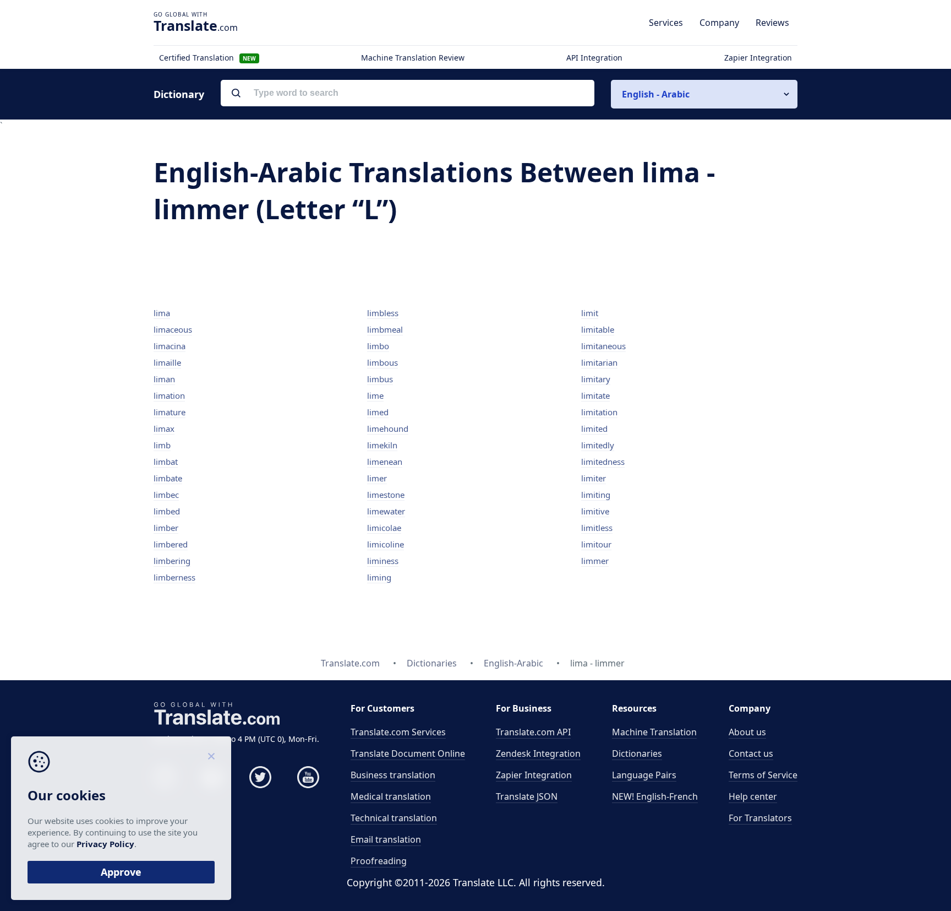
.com (196, 25)
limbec (166, 494)
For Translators (760, 818)
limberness (174, 577)
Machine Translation (654, 732)
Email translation (386, 839)
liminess (382, 560)
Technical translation (394, 818)
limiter (593, 478)
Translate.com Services (398, 732)
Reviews (772, 23)
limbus (380, 378)
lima (162, 312)
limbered (171, 544)
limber (166, 527)
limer (377, 478)
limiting (595, 494)
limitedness (603, 461)
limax (164, 428)
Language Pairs (644, 775)
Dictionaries (637, 753)
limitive (595, 511)
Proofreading (379, 861)
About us (747, 732)
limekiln (382, 445)
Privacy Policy (105, 843)
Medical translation (391, 796)
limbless (382, 312)
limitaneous (603, 345)
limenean (384, 461)
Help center (753, 796)
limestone (386, 494)
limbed (167, 511)
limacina (169, 345)
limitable (597, 329)
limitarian (599, 362)
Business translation (393, 775)
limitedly (597, 445)
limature (169, 411)
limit (589, 312)
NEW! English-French (655, 796)
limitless (597, 527)
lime (375, 395)
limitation (599, 411)
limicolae (384, 527)
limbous (382, 362)
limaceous (173, 329)
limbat (166, 461)
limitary (595, 378)
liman (164, 378)
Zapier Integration (758, 57)
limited (594, 428)
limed (378, 411)
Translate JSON (527, 796)
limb (162, 445)
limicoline (385, 544)
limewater (386, 511)
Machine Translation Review (412, 57)
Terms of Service (763, 775)
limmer (595, 560)
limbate (168, 478)
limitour (596, 544)
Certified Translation (207, 57)
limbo (378, 345)
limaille (167, 362)
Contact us (751, 753)
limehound (387, 428)
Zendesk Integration (538, 753)
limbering (172, 560)
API (533, 732)
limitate (595, 395)
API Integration (594, 57)
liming (379, 577)
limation (169, 395)
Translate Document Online (408, 753)
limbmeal (385, 329)
